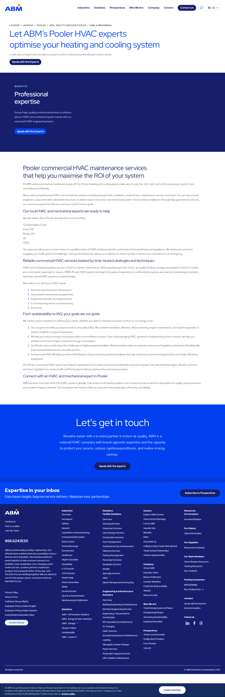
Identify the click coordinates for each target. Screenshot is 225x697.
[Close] (220, 689)
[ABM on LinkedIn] (187, 623)
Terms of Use (11, 597)
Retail (64, 586)
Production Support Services (116, 653)
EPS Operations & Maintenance (118, 622)
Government (68, 550)
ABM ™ (70, 623)
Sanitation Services (112, 564)
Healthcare (67, 555)
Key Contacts (190, 570)
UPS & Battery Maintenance (116, 658)
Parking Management (113, 555)
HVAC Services (110, 631)
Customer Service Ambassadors (118, 546)
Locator (14, 25)
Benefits (147, 532)
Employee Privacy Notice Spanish (21, 610)
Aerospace (67, 519)
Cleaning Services (111, 523)
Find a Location (12, 526)
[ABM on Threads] (201, 623)
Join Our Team (12, 530)
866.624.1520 (16, 540)
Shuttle (106, 569)
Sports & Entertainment (73, 595)
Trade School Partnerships (156, 550)
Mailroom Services (111, 551)
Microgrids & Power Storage (116, 644)
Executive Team (150, 572)
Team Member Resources (196, 561)
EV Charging (109, 626)
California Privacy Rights (16, 601)
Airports (66, 528)
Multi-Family (67, 577)
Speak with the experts (112, 466)
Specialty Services (111, 573)
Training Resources (193, 566)
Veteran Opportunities (154, 555)
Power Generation (70, 582)
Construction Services (113, 537)
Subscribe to (200, 493)
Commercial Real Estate (73, 537)
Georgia (28, 25)
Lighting (107, 640)
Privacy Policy (11, 592)
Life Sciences (68, 573)
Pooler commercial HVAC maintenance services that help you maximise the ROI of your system (85, 171)
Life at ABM (149, 523)
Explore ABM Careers (153, 514)
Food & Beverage (70, 546)
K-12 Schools (68, 568)
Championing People (153, 612)
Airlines (65, 523)
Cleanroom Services (112, 528)
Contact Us (187, 7)
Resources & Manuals (194, 547)
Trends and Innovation (154, 634)
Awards (147, 590)
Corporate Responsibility (155, 586)
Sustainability (68, 632)
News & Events (150, 595)
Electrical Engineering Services (117, 609)
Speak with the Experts (195, 603)
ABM (75, 614)
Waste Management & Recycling (118, 582)
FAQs (145, 537)
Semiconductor (69, 591)
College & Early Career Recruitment (160, 546)
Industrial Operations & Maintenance (120, 635)
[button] (84, 7)
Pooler (41, 25)
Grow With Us (149, 541)
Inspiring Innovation (152, 621)
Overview (66, 514)
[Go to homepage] (13, 8)
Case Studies (149, 643)
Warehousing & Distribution (75, 600)
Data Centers (68, 541)
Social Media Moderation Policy (20, 615)
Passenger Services (112, 560)
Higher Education (70, 559)
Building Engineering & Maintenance (120, 604)
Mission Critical (69, 628)
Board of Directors (152, 577)
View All (147, 648)
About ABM (149, 568)
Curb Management (112, 541)
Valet (105, 577)
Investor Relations (152, 581)
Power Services (110, 649)
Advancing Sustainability (155, 617)
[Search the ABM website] (201, 8)
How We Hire (149, 528)
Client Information (192, 533)
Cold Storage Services (113, 532)
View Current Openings (154, 519)
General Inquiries (192, 608)
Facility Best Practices (153, 639)
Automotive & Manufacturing (76, 532)
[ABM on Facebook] (194, 623)
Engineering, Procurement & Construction (116, 615)
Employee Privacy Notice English (20, 606)
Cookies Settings (16, 622)
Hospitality (67, 564)
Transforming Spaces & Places (158, 608)
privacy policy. (68, 694)
